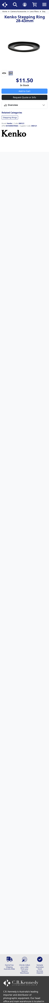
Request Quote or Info (24, 97)
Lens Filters (34, 11)
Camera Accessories (18, 11)
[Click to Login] (25, 4)
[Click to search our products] (15, 4)
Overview (12, 105)
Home (4, 11)
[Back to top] (45, 999)
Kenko (9, 123)
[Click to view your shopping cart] (35, 4)
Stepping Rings (10, 117)
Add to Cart (24, 91)
